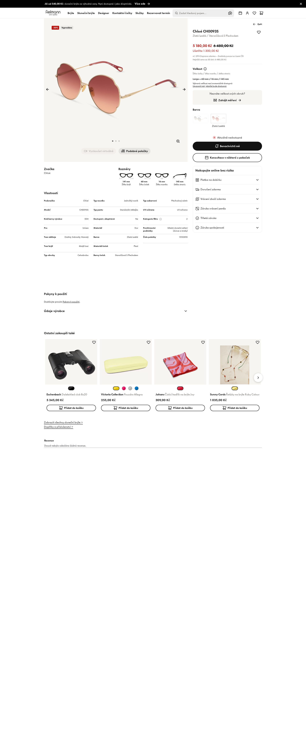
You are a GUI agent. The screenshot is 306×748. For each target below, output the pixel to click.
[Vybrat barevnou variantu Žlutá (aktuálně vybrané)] (116, 388)
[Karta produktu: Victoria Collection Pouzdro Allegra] (125, 376)
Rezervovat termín (158, 13)
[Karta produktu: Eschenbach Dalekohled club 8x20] (71, 376)
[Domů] (53, 13)
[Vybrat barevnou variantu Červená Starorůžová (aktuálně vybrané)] (180, 388)
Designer (103, 13)
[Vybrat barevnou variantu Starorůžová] (124, 388)
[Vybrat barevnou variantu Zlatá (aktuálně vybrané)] (235, 388)
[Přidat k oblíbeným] (259, 32)
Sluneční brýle (86, 13)
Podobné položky (137, 151)
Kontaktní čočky (122, 13)
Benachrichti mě (230, 146)
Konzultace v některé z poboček (230, 157)
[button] (112, 141)
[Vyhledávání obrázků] (230, 13)
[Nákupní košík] (261, 13)
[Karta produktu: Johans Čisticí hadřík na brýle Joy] (180, 376)
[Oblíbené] (254, 13)
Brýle (71, 13)
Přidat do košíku (74, 408)
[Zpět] (47, 89)
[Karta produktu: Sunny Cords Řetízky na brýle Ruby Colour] (235, 376)
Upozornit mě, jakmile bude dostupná (209, 86)
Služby (139, 13)
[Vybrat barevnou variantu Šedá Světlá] (130, 388)
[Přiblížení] (178, 141)
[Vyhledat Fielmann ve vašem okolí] (240, 13)
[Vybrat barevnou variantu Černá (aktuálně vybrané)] (71, 388)
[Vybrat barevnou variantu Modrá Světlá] (136, 388)
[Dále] (184, 89)
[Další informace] (205, 68)
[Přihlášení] (247, 13)
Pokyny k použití (71, 301)
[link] (153, 4)
